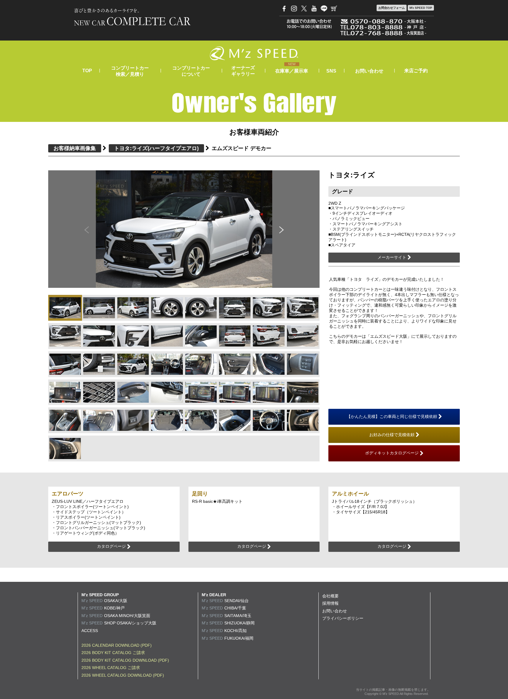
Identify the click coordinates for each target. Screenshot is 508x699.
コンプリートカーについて (191, 71)
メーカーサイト (392, 257)
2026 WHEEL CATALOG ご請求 (110, 667)
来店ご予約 (416, 70)
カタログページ (112, 546)
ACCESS (89, 630)
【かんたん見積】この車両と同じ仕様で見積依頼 (392, 416)
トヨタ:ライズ (156, 148)
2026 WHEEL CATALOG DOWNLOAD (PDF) (122, 675)
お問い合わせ (369, 70)
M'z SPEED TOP (421, 7)
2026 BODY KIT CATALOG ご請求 (113, 652)
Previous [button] (86, 229)
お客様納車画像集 (75, 148)
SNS (331, 70)
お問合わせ (391, 7)
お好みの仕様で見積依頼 (392, 434)
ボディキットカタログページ (392, 453)
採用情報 (330, 603)
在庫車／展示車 (291, 70)
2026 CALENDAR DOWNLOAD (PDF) (116, 645)
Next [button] (281, 229)
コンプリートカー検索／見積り (130, 71)
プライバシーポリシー (342, 618)
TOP (87, 70)
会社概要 (330, 596)
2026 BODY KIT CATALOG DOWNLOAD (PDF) (125, 660)
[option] (184, 229)
